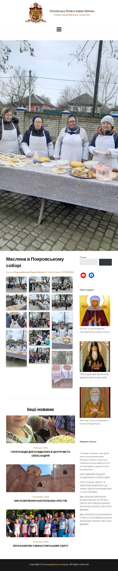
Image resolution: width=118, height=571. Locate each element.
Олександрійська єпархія (54, 564)
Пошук (83, 257)
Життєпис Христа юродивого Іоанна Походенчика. (94, 422)
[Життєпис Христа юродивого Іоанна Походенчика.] (95, 402)
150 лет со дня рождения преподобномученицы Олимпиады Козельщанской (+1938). (96, 330)
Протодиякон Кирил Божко (29, 272)
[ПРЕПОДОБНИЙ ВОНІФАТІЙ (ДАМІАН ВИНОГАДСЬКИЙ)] (95, 356)
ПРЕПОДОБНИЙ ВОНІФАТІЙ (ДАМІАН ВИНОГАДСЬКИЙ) (94, 376)
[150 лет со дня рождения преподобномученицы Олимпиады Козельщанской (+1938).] (95, 310)
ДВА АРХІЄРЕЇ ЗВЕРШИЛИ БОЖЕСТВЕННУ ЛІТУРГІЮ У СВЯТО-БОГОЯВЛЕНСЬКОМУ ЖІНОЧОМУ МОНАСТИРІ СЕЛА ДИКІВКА (95, 503)
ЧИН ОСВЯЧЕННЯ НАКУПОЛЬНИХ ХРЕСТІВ (40, 500)
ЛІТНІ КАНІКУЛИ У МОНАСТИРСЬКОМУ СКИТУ (40, 545)
